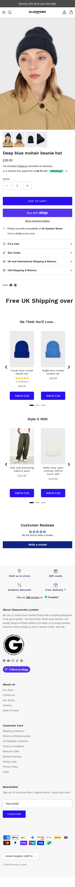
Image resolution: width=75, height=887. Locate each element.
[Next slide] (68, 367)
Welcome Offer (11, 751)
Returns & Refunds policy (17, 736)
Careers (7, 705)
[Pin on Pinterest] (15, 285)
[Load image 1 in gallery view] (37, 74)
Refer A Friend (11, 710)
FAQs (6, 771)
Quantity (6, 179)
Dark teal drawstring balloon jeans (22, 469)
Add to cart (37, 201)
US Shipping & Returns (15, 741)
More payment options (37, 220)
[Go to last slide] (6, 367)
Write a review (37, 544)
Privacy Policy (10, 766)
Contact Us (9, 695)
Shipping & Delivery (13, 731)
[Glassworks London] (37, 12)
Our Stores (9, 700)
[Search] (11, 12)
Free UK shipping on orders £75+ (37, 4)
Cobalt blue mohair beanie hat (22, 372)
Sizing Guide (10, 761)
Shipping (22, 166)
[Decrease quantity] (7, 186)
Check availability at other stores (21, 233)
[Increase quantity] (27, 186)
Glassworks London (18, 865)
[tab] (31, 405)
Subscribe (14, 814)
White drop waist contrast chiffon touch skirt (53, 470)
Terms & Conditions (13, 746)
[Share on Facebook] (11, 285)
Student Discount (12, 756)
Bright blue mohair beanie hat (53, 372)
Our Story (8, 690)
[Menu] (4, 12)
